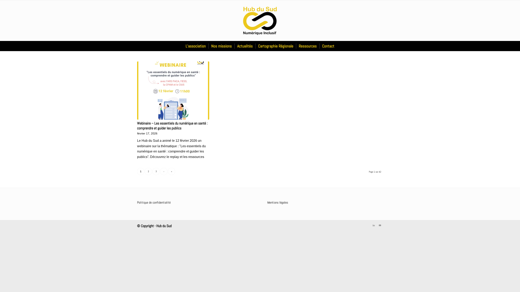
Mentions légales (277, 202)
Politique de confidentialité (154, 202)
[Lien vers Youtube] (380, 225)
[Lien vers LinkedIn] (374, 225)
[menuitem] (195, 46)
